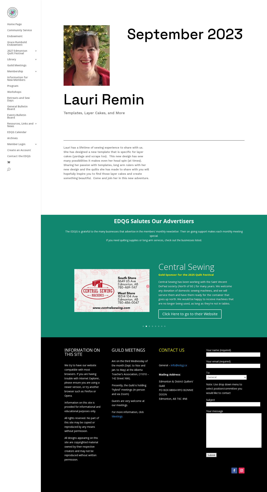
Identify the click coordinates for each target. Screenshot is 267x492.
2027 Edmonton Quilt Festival (17, 52)
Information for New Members (17, 79)
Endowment (15, 36)
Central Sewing (186, 266)
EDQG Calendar (17, 132)
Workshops (14, 92)
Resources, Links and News (20, 125)
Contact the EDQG (19, 156)
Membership (15, 71)
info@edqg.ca (179, 365)
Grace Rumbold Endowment (17, 43)
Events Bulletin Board (16, 116)
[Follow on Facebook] (234, 470)
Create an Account (19, 150)
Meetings (117, 416)
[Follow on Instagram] (241, 470)
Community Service (19, 30)
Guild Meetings (16, 65)
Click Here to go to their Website (190, 313)
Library (11, 59)
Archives (12, 138)
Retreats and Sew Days (18, 99)
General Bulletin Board (17, 108)
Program (12, 86)
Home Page (14, 24)
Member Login (16, 144)
